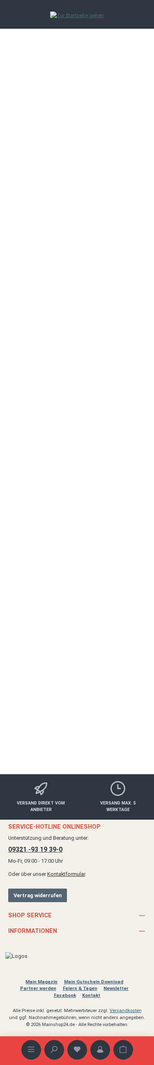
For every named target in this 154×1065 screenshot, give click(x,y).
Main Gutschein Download (93, 982)
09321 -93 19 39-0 (35, 849)
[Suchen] (54, 1050)
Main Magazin (41, 982)
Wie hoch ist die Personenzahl (48, 132)
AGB (98, 687)
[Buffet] (76, 318)
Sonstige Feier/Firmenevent (45, 197)
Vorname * (27, 413)
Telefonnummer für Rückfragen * (51, 516)
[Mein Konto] (100, 1050)
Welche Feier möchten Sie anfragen (54, 166)
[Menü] (31, 1050)
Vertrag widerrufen (38, 895)
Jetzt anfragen (113, 736)
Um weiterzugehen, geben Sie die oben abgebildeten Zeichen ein (72, 624)
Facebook (65, 995)
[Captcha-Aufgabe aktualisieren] (129, 606)
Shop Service (30, 915)
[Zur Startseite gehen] (77, 15)
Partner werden (38, 988)
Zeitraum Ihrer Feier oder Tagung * (53, 98)
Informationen (32, 931)
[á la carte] (76, 312)
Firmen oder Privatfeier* (41, 266)
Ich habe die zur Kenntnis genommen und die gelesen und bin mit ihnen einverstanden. (79, 687)
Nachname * (30, 447)
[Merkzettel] (77, 1050)
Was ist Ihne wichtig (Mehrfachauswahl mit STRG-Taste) (76, 296)
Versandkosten (126, 1010)
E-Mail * (24, 482)
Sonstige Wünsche (36, 344)
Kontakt (91, 995)
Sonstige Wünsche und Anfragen (51, 550)
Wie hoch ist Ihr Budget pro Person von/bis (61, 232)
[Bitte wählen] (76, 306)
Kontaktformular (66, 874)
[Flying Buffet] (76, 325)
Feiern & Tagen (80, 988)
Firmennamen (31, 379)
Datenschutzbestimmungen (87, 679)
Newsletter (116, 988)
